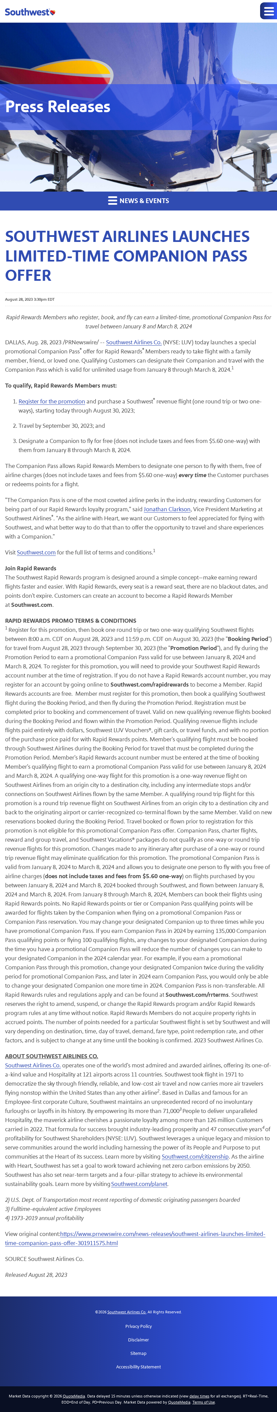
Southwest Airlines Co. (134, 342)
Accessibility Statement (138, 1367)
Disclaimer (138, 1340)
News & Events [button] (143, 201)
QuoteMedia (74, 1396)
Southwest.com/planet (139, 1184)
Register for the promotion (52, 401)
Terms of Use (204, 1402)
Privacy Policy (138, 1326)
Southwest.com (36, 552)
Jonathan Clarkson (167, 509)
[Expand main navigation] (268, 10)
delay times (199, 1396)
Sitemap (138, 1353)
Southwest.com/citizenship (195, 1156)
